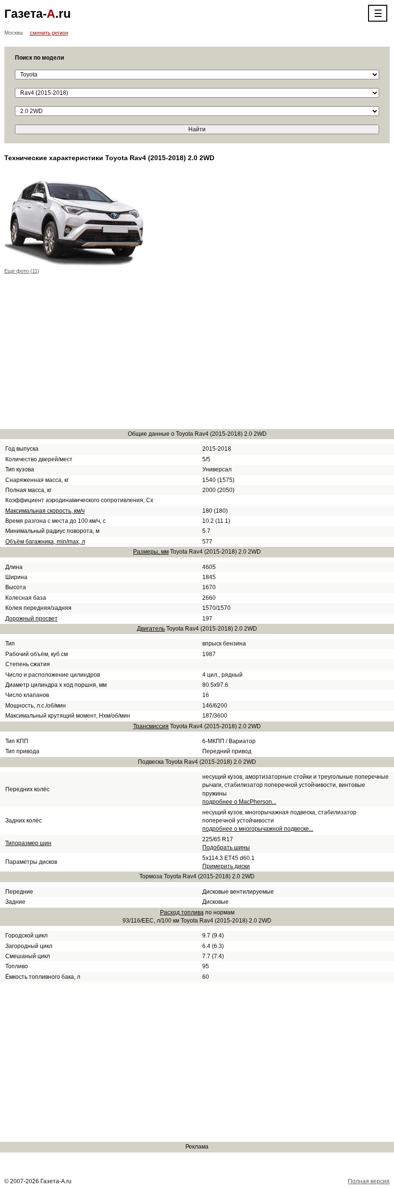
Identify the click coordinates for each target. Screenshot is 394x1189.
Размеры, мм (151, 551)
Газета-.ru (37, 13)
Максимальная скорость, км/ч (45, 510)
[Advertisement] (197, 353)
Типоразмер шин (28, 843)
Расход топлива (182, 912)
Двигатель (151, 628)
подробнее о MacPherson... (239, 801)
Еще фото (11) (21, 271)
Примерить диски (226, 866)
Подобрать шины (226, 847)
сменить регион (49, 33)
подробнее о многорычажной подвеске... (257, 828)
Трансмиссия (151, 726)
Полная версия (369, 1181)
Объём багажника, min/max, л (45, 541)
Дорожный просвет (31, 618)
